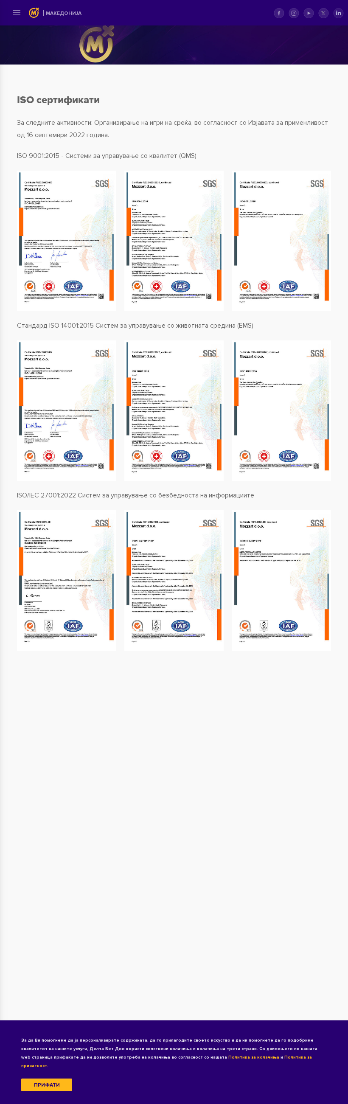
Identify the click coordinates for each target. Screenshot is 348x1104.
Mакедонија (63, 13)
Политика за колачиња (253, 1057)
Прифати (47, 1085)
